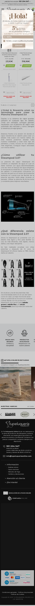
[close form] (33, 10)
